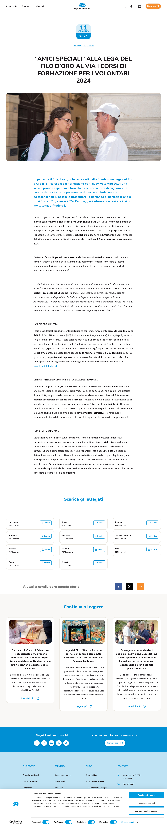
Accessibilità (60, 781)
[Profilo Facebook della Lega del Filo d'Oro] (37, 743)
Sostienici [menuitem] (26, 6)
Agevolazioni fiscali (31, 775)
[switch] (68, 822)
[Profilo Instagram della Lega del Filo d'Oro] (44, 743)
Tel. (129, 784)
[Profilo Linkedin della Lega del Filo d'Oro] (51, 743)
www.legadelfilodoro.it (45, 365)
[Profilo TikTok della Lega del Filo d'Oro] (66, 743)
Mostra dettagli (127, 822)
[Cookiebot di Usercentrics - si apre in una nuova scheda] (16, 822)
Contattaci (27, 787)
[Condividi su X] (129, 586)
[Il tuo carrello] (139, 6)
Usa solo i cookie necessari (146, 811)
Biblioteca (59, 787)
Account (131, 6)
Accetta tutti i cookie (146, 795)
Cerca (124, 6)
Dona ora (151, 6)
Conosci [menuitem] (40, 6)
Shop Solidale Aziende (95, 781)
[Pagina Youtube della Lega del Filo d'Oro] (59, 743)
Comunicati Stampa (83, 45)
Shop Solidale (91, 775)
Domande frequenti (31, 781)
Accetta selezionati (147, 803)
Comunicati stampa (63, 775)
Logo (83, 6)
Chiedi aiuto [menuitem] (11, 6)
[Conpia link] (140, 586)
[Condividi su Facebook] (118, 586)
